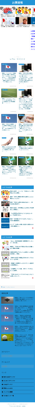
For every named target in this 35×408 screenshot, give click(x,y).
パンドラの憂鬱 (8, 392)
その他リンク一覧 (9, 395)
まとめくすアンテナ (9, 380)
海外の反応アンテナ (9, 377)
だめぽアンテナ (8, 384)
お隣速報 (17, 2)
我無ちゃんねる (8, 388)
